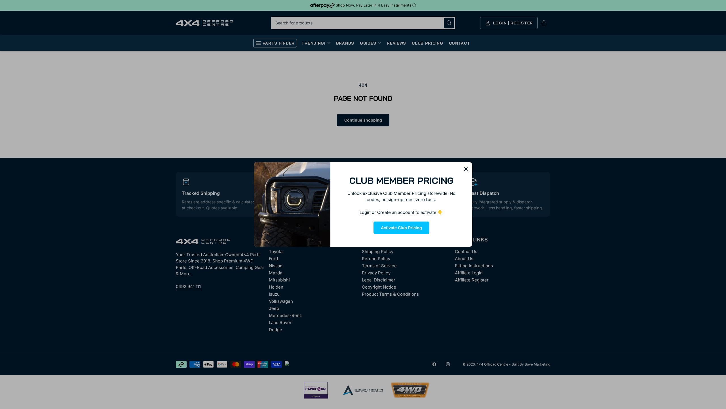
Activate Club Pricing (401, 227)
